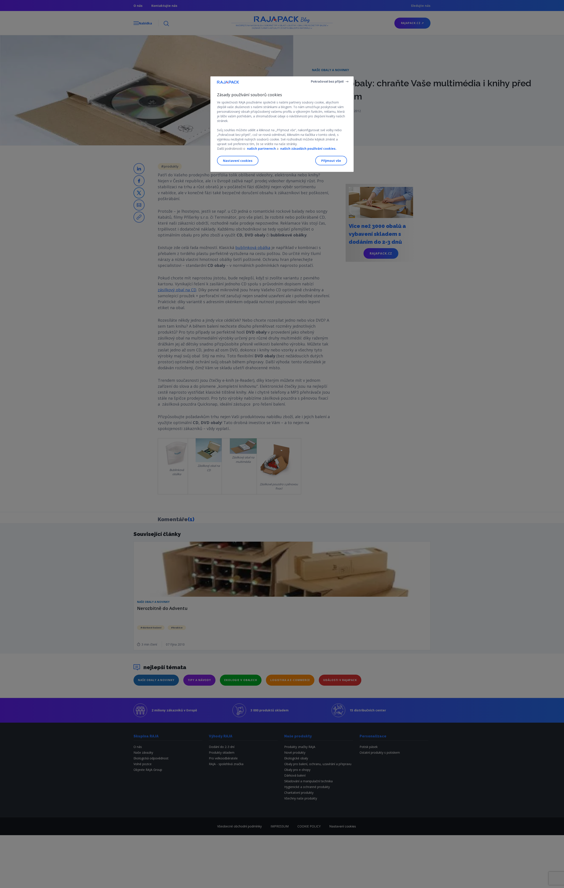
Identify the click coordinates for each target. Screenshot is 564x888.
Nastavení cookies (237, 160)
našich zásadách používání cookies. (308, 148)
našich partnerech (261, 148)
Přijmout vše (331, 160)
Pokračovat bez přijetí (327, 81)
